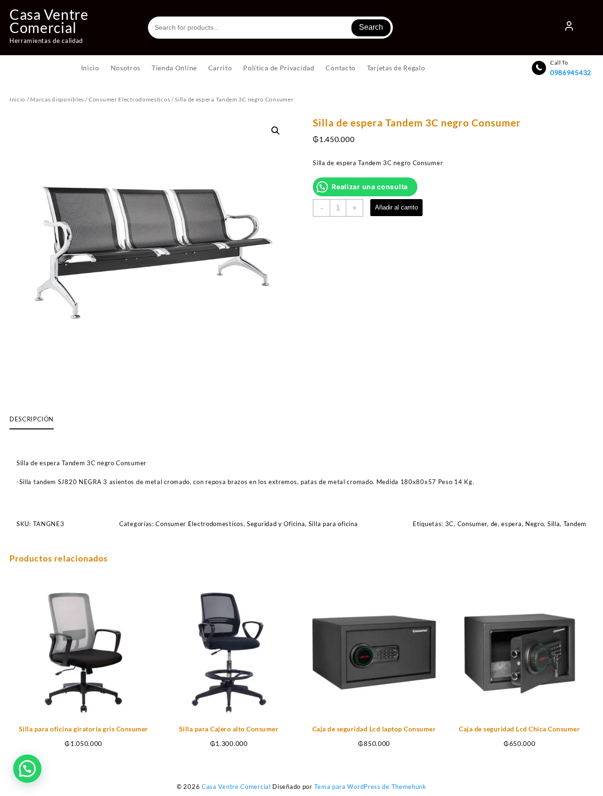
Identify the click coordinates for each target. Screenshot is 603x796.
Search (371, 27)
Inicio (17, 99)
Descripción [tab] (31, 419)
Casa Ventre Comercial (49, 21)
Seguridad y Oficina (276, 524)
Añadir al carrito (396, 207)
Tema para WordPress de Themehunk (370, 786)
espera (511, 524)
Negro (534, 524)
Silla (553, 524)
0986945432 (570, 72)
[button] (275, 130)
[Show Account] (569, 27)
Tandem (575, 524)
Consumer (472, 524)
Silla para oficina (333, 524)
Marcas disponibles (57, 99)
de (494, 524)
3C (449, 524)
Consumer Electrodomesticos (129, 99)
